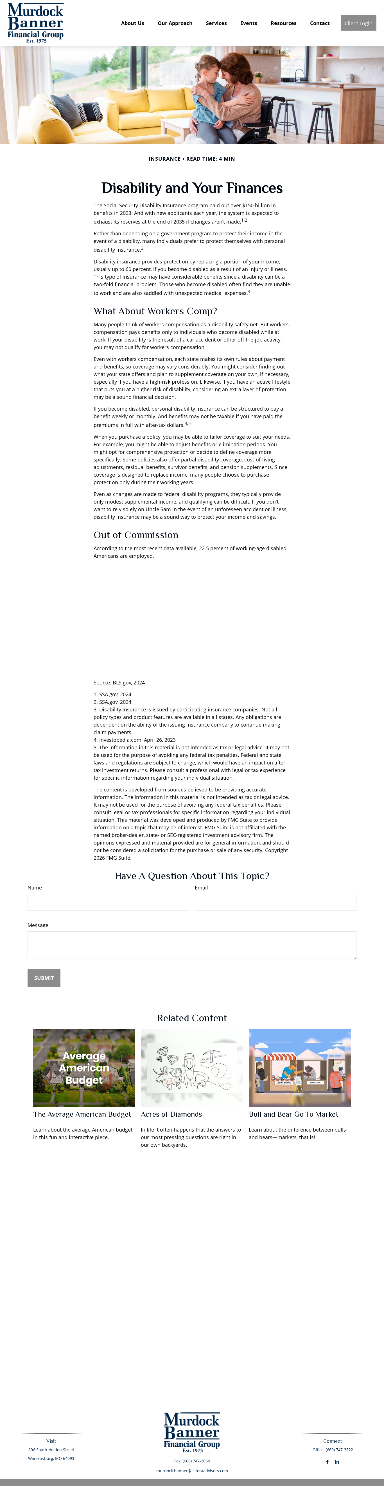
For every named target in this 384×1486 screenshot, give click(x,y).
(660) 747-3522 (339, 1449)
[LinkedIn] (337, 1462)
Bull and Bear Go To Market (293, 1114)
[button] (133, 23)
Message (38, 925)
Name (35, 887)
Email (201, 887)
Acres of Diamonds (171, 1114)
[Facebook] (327, 1462)
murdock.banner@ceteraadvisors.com (192, 1470)
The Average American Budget (82, 1114)
